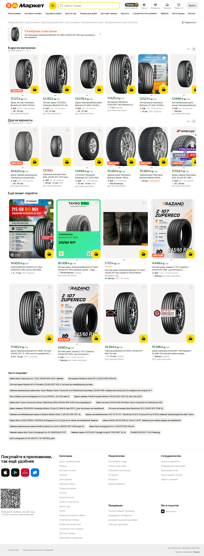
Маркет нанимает (169, 479)
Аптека (62, 493)
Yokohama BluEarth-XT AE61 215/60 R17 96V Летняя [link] (124, 352)
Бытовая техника (67, 470)
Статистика (13, 550)
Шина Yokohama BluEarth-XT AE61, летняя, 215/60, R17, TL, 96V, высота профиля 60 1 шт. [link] (31, 352)
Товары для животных (70, 524)
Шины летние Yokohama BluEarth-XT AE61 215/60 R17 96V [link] (22, 104)
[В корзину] (34, 89)
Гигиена (63, 475)
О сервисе (113, 475)
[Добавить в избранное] (35, 58)
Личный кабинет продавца (121, 511)
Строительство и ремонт (71, 529)
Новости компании (170, 461)
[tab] (14, 13)
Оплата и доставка (117, 466)
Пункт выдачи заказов (172, 475)
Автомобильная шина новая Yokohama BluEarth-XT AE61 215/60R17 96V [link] (184, 104)
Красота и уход (66, 497)
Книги (62, 511)
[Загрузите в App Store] (5, 476)
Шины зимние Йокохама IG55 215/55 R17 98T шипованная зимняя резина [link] (185, 176)
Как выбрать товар (117, 461)
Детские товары (67, 533)
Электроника (65, 479)
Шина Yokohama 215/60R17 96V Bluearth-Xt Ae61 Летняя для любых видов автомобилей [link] (172, 352)
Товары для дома (67, 488)
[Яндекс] (196, 552)
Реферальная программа (173, 466)
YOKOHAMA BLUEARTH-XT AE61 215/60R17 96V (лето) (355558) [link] (26, 268)
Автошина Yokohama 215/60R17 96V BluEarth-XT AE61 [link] (120, 103)
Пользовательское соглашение (38, 550)
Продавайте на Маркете (120, 515)
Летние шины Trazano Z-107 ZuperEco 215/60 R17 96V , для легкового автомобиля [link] (170, 268)
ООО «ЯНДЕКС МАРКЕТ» (188, 548)
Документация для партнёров (123, 520)
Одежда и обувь (67, 484)
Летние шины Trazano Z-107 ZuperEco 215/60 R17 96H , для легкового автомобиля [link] (76, 352)
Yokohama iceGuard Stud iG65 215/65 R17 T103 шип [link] (55, 175)
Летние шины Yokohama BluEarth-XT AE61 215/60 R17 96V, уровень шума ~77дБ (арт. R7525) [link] (78, 268)
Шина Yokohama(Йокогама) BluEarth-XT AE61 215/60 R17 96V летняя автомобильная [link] (88, 104)
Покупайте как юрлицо (119, 470)
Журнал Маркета (116, 484)
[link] (36, 378)
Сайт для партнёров (118, 524)
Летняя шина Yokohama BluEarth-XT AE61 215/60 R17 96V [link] (151, 104)
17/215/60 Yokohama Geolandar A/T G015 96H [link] (87, 176)
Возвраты (113, 479)
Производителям (169, 470)
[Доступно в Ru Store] (35, 476)
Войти (192, 5)
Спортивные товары (69, 520)
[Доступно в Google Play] (15, 476)
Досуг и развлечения (69, 461)
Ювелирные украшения (70, 538)
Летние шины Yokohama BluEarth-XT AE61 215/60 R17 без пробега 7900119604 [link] (125, 271)
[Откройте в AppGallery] (25, 476)
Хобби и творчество (69, 502)
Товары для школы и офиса (72, 515)
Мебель (63, 466)
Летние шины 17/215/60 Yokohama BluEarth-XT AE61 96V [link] (56, 104)
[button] (182, 511)
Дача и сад (64, 506)
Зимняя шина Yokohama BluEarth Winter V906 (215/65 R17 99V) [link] (118, 176)
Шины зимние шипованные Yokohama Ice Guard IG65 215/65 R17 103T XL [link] (24, 176)
